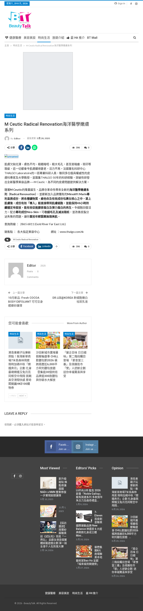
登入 (21, 424)
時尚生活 (44, 37)
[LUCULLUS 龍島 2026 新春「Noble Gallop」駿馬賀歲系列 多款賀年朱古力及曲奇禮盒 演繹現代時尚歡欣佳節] (84, 483)
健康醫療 (15, 37)
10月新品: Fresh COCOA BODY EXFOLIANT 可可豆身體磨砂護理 (25, 301)
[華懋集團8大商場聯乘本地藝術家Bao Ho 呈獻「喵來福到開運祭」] (84, 551)
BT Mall (92, 37)
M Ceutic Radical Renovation (25, 240)
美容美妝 (30, 37)
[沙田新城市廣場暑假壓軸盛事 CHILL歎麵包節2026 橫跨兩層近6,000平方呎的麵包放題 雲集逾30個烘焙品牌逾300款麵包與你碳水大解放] (48, 340)
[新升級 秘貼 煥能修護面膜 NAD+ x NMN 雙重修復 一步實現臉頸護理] (48, 483)
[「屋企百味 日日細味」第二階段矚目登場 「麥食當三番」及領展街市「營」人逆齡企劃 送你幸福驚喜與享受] (75, 340)
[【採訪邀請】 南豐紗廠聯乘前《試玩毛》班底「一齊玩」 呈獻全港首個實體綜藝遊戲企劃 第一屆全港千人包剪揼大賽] (48, 527)
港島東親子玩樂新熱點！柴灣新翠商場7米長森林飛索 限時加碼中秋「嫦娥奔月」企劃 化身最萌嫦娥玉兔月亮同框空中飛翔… (125, 492)
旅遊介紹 (58, 37)
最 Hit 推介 (78, 37)
